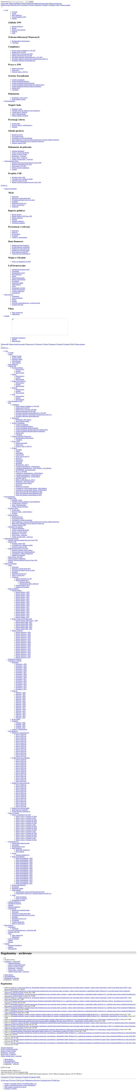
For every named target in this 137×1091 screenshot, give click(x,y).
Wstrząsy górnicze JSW (19, 525)
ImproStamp (19, 460)
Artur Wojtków (16, 363)
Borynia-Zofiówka (17, 368)
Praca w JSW (16, 441)
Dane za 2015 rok (21, 753)
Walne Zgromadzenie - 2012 (24, 882)
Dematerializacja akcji (18, 846)
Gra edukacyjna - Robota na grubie (22, 545)
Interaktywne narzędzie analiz (20, 808)
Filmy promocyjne (17, 935)
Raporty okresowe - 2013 (23, 654)
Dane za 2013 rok (21, 756)
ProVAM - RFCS (21, 478)
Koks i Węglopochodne (19, 505)
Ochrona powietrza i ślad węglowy (22, 550)
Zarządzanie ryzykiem (18, 900)
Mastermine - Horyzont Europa (25, 481)
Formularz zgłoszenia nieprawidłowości (27, 416)
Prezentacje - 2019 (21, 676)
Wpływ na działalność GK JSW (21, 815)
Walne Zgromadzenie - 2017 (24, 873)
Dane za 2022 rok (21, 741)
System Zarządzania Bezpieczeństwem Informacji (30, 431)
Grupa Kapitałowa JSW (15, 401)
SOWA (18, 451)
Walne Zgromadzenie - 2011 (24, 883)
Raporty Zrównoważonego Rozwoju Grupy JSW (22, 560)
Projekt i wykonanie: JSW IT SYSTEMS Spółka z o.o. (20, 1083)
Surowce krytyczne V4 (22, 456)
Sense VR (19, 458)
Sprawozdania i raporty (22, 421)
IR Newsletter (16, 719)
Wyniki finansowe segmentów (21, 758)
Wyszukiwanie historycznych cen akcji (23, 570)
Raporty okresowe (17, 630)
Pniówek (14, 388)
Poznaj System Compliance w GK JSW (27, 406)
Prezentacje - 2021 (21, 672)
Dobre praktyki (16, 890)
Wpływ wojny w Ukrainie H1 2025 (26, 821)
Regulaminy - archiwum (19, 533)
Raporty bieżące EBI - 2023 (24, 625)
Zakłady (10, 947)
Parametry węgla (17, 500)
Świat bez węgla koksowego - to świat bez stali (22, 930)
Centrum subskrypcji (14, 902)
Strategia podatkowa (14, 907)
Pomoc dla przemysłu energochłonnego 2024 (29, 491)
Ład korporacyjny (13, 841)
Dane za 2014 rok (21, 754)
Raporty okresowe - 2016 (23, 649)
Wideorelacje (16, 937)
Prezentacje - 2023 (21, 669)
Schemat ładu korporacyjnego (20, 843)
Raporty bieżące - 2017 (22, 607)
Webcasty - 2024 (21, 696)
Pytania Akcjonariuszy (14, 659)
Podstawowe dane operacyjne (20, 783)
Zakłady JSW (12, 366)
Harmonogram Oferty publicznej (29, 584)
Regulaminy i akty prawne (23, 419)
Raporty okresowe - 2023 (23, 637)
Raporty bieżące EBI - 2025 (24, 622)
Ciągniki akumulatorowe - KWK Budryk (28, 466)
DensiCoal (19, 485)
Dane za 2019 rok (21, 746)
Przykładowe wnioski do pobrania (22, 520)
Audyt (14, 895)
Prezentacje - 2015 (21, 682)
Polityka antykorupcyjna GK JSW (26, 411)
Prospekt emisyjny (24, 582)
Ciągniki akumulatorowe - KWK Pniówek (28, 475)
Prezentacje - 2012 (21, 687)
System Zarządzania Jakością (24, 426)
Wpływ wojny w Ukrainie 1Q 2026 (26, 816)
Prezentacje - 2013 (21, 686)
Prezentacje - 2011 (21, 689)
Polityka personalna (21, 443)
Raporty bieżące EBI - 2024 (24, 624)
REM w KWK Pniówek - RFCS (25, 480)
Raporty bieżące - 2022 (22, 599)
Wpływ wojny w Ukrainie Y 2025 (26, 818)
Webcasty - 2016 (21, 709)
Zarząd (10, 354)
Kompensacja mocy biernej (24, 483)
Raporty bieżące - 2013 (22, 614)
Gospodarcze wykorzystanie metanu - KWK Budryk (31, 490)
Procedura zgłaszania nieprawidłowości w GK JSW (31, 413)
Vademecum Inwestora (22, 587)
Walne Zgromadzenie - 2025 (24, 860)
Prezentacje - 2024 (21, 667)
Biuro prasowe (8, 294)
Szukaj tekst (4, 1)
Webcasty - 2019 (21, 704)
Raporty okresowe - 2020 (23, 642)
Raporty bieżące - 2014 (22, 612)
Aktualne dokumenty (18, 528)
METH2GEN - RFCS (22, 465)
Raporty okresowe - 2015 (23, 650)
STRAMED (19, 453)
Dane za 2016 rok (21, 751)
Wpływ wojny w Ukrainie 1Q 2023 (26, 836)
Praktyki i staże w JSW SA (24, 446)
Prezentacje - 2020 (21, 674)
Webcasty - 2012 (21, 716)
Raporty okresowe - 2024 (23, 635)
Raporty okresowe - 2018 (23, 645)
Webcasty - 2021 (21, 701)
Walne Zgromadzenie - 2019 (24, 870)
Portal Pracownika (42, 3)
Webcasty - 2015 (21, 711)
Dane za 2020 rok (21, 744)
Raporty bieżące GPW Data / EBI (22, 619)
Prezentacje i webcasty (15, 661)
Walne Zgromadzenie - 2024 (24, 861)
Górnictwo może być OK (19, 547)
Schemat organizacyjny (22, 855)
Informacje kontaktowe (15, 945)
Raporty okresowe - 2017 (23, 647)
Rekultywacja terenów (22, 486)
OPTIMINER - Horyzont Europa (25, 470)
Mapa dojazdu (20, 373)
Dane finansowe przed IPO (20, 810)
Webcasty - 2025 (21, 694)
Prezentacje (15, 662)
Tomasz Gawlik (16, 357)
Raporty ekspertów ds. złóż (24, 578)
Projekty (14, 448)
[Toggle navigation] (9, 348)
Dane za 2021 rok (21, 743)
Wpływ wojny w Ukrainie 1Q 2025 (26, 823)
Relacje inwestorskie (10, 188)
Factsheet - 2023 (20, 728)
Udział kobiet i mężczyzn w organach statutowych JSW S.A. (34, 893)
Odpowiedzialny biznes (11, 161)
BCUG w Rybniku (21, 471)
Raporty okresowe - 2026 (23, 632)
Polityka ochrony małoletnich (16, 558)
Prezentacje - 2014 (21, 684)
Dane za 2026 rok (21, 734)
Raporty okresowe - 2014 (23, 652)
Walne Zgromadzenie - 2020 (24, 868)
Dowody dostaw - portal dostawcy (22, 512)
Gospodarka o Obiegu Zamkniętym (22, 553)
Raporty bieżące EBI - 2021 (24, 629)
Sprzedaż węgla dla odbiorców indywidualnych (26, 501)
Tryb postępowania (17, 518)
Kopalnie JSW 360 (13, 932)
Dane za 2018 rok (21, 748)
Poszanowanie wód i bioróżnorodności (23, 552)
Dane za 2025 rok (21, 736)
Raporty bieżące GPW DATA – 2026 (27, 620)
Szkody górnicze (13, 515)
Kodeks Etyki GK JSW (23, 408)
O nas (6, 10)
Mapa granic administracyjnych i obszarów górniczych (28, 523)
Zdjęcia (10, 940)
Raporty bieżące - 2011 (22, 617)
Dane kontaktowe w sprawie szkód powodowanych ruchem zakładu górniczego (35, 522)
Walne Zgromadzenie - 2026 (24, 858)
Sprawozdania (20, 851)
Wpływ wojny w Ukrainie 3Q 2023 (26, 833)
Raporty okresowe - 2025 (23, 634)
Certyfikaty (19, 435)
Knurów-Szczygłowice (19, 381)
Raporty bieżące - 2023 (22, 597)
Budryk (14, 374)
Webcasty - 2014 (21, 712)
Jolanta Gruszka (16, 356)
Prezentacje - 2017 (21, 679)
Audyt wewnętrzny (21, 898)
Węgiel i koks (12, 498)
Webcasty (15, 691)
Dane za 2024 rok (21, 738)
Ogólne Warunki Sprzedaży (20, 507)
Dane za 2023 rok (21, 739)
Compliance (15, 404)
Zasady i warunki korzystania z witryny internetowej (19, 1085)
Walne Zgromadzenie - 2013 (24, 880)
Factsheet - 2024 (20, 726)
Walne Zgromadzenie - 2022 (24, 865)
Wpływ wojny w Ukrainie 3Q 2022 (26, 840)
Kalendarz (15, 572)
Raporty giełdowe (13, 589)
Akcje (10, 565)
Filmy (10, 933)
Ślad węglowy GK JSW (15, 557)
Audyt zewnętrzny (21, 897)
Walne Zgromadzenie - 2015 (24, 877)
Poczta (60, 3)
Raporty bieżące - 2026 (22, 592)
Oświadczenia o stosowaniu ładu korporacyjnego (30, 892)
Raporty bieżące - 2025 (22, 594)
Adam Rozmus (16, 361)
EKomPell (19, 463)
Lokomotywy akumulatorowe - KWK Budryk (29, 473)
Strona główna (8, 975)
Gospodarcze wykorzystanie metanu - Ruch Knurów (31, 488)
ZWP (13, 394)
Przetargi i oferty (13, 508)
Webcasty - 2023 (21, 697)
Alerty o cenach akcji (18, 575)
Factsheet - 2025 (20, 724)
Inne (9, 403)
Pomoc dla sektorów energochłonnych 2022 (29, 495)
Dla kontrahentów (9, 101)
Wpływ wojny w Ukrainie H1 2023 (26, 835)
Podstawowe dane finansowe (20, 733)
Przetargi (14, 513)
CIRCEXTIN (20, 455)
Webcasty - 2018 (21, 706)
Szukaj (31, 1)
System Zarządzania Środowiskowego (27, 428)
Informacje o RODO (10, 1088)
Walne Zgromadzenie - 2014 (24, 878)
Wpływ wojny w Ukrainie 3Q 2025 (26, 820)
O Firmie (11, 352)
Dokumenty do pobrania (15, 527)
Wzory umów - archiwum (19, 535)
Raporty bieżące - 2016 (22, 609)
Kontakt (6, 316)
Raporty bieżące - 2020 (22, 602)
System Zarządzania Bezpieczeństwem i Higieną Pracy (32, 429)
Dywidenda (15, 887)
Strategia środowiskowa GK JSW (18, 548)
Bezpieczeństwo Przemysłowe (25, 438)
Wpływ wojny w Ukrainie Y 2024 (26, 825)
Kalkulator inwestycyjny (19, 573)
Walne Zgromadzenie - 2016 (24, 875)
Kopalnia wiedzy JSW (18, 543)
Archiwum (15, 577)
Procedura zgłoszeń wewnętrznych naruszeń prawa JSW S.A (34, 414)
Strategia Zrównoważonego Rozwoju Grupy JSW (23, 540)
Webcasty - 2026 (21, 692)
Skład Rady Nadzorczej (23, 850)
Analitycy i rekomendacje (19, 729)
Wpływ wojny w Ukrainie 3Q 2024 (26, 826)
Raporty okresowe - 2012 (23, 656)
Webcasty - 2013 (21, 714)
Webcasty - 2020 (21, 702)
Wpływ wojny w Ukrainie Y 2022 (26, 838)
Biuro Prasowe (8, 925)
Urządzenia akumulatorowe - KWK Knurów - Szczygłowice (33, 468)
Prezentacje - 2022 (21, 671)
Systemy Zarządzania (18, 423)
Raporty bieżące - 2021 (22, 600)
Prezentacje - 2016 (21, 681)
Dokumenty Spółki (17, 888)
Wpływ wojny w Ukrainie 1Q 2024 (26, 830)
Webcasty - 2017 (21, 707)
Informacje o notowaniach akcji (21, 568)
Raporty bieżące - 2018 (22, 605)
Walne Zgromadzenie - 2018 (24, 872)
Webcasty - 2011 (20, 717)
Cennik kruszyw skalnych (19, 503)
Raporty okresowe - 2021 (23, 640)
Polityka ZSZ (20, 433)
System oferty (16, 510)
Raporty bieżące (16, 590)
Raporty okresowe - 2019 (23, 644)
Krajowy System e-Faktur (19, 532)
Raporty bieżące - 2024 (22, 595)
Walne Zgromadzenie (18, 856)
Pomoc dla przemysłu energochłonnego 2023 (29, 493)
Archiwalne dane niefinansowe (21, 811)
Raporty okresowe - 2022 (23, 639)
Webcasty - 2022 (21, 699)
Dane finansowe (13, 731)
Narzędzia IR (12, 908)
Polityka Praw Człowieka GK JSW (26, 409)
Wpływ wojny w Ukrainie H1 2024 (26, 828)
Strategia (10, 905)
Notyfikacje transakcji (14, 903)
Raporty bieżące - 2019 (22, 604)
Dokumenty (15, 418)
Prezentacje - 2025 (21, 666)
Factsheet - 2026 (20, 722)
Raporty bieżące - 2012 (22, 615)
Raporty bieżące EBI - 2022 (24, 627)
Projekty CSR (12, 542)
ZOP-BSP (19, 450)
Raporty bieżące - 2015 (22, 610)
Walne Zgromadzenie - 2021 (24, 866)
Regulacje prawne (17, 517)
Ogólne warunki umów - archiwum (22, 537)
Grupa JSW (16, 5)
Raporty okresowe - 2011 (23, 657)
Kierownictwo (20, 369)
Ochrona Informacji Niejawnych (21, 436)
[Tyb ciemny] (2, 7)
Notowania (15, 567)
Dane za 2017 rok (21, 749)
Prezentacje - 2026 (21, 664)
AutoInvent (19, 461)
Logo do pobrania (13, 938)
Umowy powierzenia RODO (20, 530)
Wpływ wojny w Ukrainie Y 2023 (26, 831)
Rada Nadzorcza (13, 364)
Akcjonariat (15, 845)
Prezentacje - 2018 (21, 677)
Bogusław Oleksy (17, 359)
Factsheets (15, 721)
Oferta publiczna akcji (22, 580)
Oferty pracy (19, 445)
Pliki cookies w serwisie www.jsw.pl (15, 1087)
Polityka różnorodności (19, 885)
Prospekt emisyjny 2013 (23, 585)
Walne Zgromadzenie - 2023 (24, 863)
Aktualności (11, 927)
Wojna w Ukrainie (13, 813)
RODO (19, 3)
